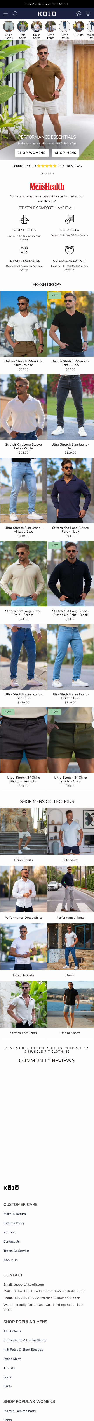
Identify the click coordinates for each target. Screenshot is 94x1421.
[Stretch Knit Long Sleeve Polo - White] (23, 407)
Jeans (7, 1377)
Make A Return (14, 1214)
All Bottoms (12, 1331)
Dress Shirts (12, 1359)
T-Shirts (9, 1368)
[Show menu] (5, 14)
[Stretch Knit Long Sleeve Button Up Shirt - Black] (70, 573)
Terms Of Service (16, 1251)
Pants (7, 1386)
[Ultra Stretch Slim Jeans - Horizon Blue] (70, 657)
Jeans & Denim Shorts (19, 1411)
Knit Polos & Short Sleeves (23, 1349)
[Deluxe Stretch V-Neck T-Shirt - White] (23, 324)
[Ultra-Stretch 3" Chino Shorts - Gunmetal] (23, 740)
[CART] (87, 14)
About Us (10, 1260)
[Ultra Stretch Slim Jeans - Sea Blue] (23, 657)
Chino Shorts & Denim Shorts (24, 1340)
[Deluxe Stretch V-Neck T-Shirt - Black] (70, 324)
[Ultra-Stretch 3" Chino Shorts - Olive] (70, 740)
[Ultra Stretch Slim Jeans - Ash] (70, 407)
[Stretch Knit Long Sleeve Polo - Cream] (23, 573)
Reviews (9, 1232)
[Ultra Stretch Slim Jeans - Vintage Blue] (23, 490)
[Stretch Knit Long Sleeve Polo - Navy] (70, 490)
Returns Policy (14, 1223)
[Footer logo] (11, 1187)
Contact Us (11, 1241)
